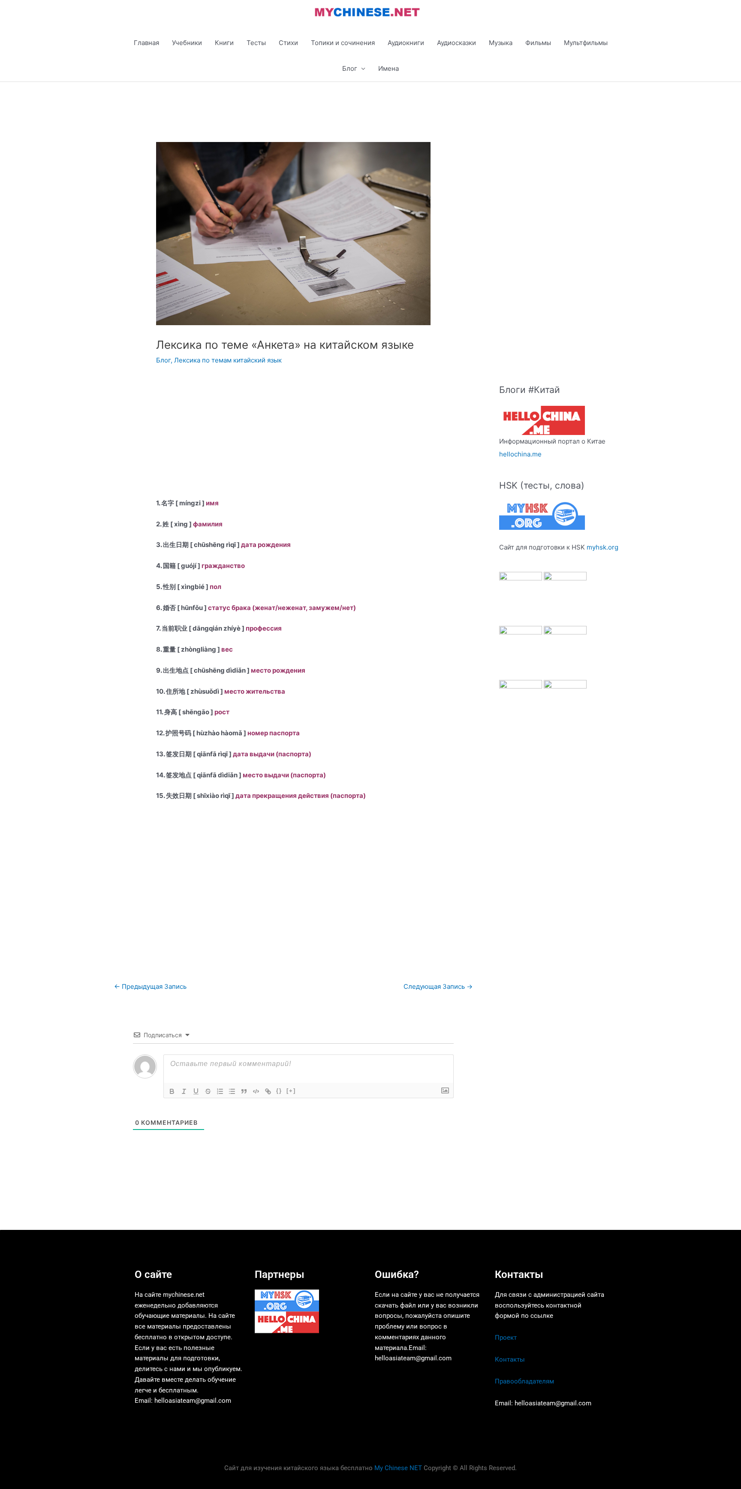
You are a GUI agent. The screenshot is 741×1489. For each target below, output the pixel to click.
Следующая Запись (438, 986)
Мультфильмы (586, 43)
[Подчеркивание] (196, 1091)
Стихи (288, 43)
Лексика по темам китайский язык (228, 360)
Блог (349, 68)
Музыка (500, 43)
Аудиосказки (456, 43)
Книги (224, 43)
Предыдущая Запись (150, 986)
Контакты (510, 1359)
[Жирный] (172, 1091)
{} (279, 1090)
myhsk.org (602, 547)
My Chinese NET (398, 1468)
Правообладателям (524, 1381)
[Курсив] (184, 1091)
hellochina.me (520, 454)
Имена (388, 68)
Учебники (187, 43)
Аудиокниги (406, 43)
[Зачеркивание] (208, 1091)
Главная (146, 43)
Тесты (256, 43)
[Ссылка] (268, 1091)
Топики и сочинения (343, 43)
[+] (291, 1090)
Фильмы (538, 43)
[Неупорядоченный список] (232, 1091)
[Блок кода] (256, 1091)
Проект (506, 1337)
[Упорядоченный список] (220, 1091)
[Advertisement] (293, 438)
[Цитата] (244, 1091)
